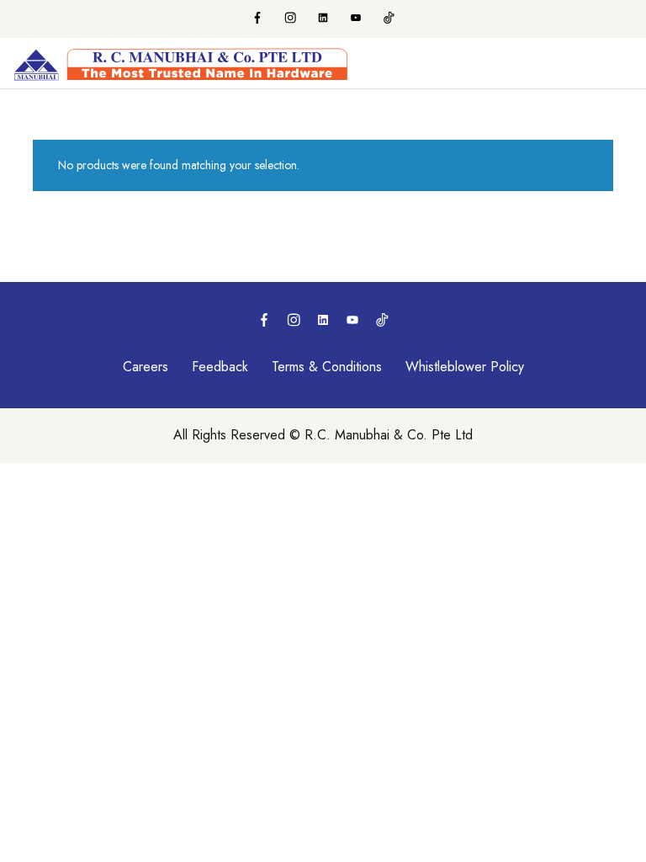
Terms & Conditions (327, 366)
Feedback (220, 366)
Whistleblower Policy (464, 366)
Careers (145, 366)
